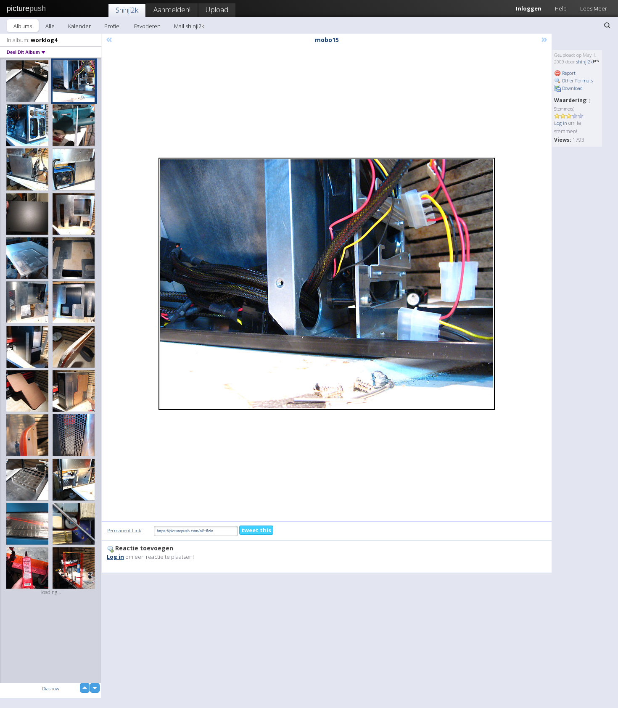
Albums (22, 26)
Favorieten (147, 26)
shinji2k (584, 61)
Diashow (50, 688)
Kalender (79, 26)
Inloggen (528, 8)
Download (572, 88)
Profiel (112, 26)
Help (561, 8)
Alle (50, 26)
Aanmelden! (171, 9)
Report (568, 73)
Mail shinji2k (189, 26)
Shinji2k (127, 10)
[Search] (607, 25)
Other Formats (577, 80)
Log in (560, 123)
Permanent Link (124, 530)
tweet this (256, 530)
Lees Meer (593, 8)
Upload (217, 9)
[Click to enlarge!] (326, 284)
